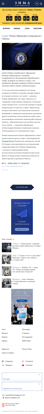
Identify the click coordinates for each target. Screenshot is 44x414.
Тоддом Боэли (8, 141)
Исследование (27, 337)
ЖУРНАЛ (6, 28)
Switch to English (8, 353)
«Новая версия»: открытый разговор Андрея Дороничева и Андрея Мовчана (26, 246)
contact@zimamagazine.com (15, 395)
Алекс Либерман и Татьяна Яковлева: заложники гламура (23, 281)
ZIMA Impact (26, 341)
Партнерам (26, 329)
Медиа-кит (5, 349)
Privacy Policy (27, 349)
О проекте (25, 333)
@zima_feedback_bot (12, 398)
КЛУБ (27, 28)
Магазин (5, 333)
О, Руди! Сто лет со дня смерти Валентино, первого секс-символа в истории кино (26, 258)
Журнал (5, 337)
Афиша (4, 341)
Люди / (15, 255)
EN (37, 3)
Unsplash (25, 163)
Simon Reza (12, 163)
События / (16, 244)
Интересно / (16, 267)
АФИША (16, 28)
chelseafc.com (16, 166)
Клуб (3, 329)
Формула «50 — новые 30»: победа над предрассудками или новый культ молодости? (25, 270)
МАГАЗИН (38, 28)
